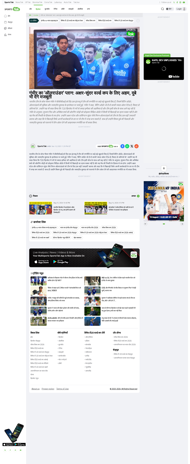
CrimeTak (48, 2)
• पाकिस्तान (88, 352)
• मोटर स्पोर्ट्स (62, 360)
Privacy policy (48, 389)
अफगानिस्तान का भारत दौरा (39, 371)
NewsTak (19, 2)
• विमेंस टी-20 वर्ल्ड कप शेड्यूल (123, 354)
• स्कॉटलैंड (87, 360)
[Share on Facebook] (122, 146)
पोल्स (9, 35)
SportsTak (9, 2)
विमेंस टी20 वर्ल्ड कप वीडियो (39, 363)
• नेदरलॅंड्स (88, 348)
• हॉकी (60, 363)
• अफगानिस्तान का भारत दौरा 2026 (124, 345)
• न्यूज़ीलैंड (87, 367)
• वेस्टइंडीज (88, 363)
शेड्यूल (10, 22)
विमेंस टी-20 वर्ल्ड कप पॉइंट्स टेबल (41, 356)
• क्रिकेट (60, 337)
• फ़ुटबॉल (60, 345)
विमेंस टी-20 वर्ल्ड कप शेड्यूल (40, 352)
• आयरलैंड (87, 371)
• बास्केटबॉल (62, 356)
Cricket (35, 15)
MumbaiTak (37, 2)
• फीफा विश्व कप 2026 (120, 337)
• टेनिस (60, 348)
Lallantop (58, 2)
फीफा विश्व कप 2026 (37, 345)
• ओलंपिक (61, 341)
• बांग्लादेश (87, 345)
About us (36, 389)
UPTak (28, 2)
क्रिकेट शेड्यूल (35, 341)
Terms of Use (62, 389)
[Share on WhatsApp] (127, 146)
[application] (84, 58)
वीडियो (10, 28)
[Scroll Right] (138, 20)
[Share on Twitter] (132, 146)
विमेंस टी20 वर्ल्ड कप (37, 348)
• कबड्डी (60, 352)
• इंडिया (86, 341)
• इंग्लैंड (86, 356)
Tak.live (76, 2)
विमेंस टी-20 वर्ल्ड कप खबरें (39, 367)
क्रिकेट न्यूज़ (35, 378)
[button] (30, 9)
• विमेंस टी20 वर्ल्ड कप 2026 (122, 341)
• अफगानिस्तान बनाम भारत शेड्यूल (124, 358)
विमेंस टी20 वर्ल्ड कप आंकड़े (39, 360)
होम (9, 16)
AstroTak (67, 2)
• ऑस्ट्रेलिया (88, 337)
